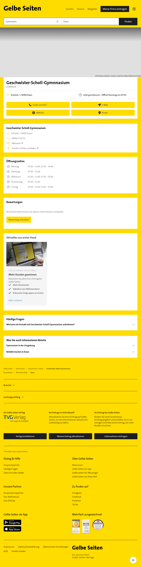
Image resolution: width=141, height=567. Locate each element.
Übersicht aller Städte (14, 472)
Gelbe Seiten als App (81, 469)
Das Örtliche (9, 500)
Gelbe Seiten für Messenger (85, 472)
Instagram (77, 493)
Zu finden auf (80, 486)
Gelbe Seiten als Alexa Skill (84, 476)
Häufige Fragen (11, 469)
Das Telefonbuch (11, 496)
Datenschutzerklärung (28, 546)
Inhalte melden (19, 551)
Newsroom (77, 465)
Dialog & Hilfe (12, 458)
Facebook (76, 496)
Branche (7, 385)
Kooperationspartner (14, 493)
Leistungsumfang (12, 397)
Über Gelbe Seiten (82, 458)
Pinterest (76, 500)
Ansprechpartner (12, 465)
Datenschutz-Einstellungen (56, 546)
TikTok (75, 504)
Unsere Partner (12, 486)
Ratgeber (92, 9)
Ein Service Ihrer (83, 556)
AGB (6, 551)
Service (80, 9)
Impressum (9, 546)
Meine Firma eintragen (115, 9)
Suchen (70, 9)
